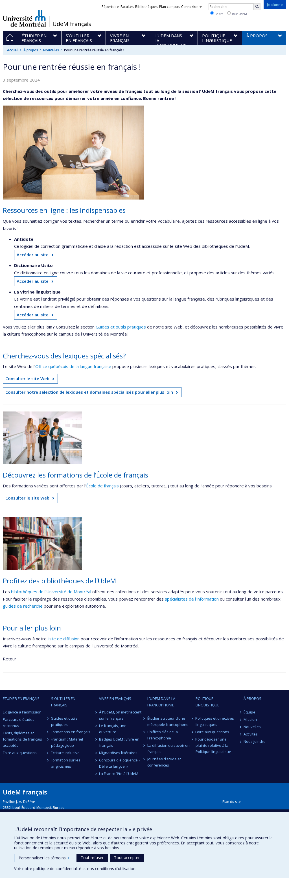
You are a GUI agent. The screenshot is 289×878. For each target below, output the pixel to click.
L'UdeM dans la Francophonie (161, 701)
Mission (250, 719)
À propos (30, 50)
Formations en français (71, 731)
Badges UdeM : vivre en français (119, 742)
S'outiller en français (63, 701)
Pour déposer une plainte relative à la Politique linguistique (213, 745)
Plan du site (231, 801)
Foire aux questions (20, 752)
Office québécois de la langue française (73, 366)
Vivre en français (115, 698)
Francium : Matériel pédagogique (67, 742)
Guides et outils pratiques (121, 327)
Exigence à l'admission (22, 712)
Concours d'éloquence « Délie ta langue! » (120, 763)
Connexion (189, 6)
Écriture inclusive (65, 752)
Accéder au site (33, 254)
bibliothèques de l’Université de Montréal (51, 591)
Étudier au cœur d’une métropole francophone (168, 721)
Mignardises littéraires (118, 752)
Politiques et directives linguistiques (215, 721)
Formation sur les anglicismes (66, 763)
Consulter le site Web (27, 378)
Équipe (249, 712)
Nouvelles (51, 50)
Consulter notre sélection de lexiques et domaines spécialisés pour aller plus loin (89, 392)
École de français (102, 486)
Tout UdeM (239, 14)
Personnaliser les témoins (44, 858)
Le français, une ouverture (112, 728)
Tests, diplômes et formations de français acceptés (22, 739)
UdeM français (71, 24)
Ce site (218, 14)
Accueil (12, 50)
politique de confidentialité (57, 868)
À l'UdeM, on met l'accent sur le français (120, 715)
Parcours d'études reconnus (18, 722)
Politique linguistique (207, 701)
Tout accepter (127, 857)
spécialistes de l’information (192, 599)
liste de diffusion (64, 638)
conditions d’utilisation (115, 868)
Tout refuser (92, 857)
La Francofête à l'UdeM (118, 773)
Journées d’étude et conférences (164, 762)
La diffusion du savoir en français (168, 748)
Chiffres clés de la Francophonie (162, 735)
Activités (251, 734)
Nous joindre (255, 741)
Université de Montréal (24, 18)
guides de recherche (23, 606)
